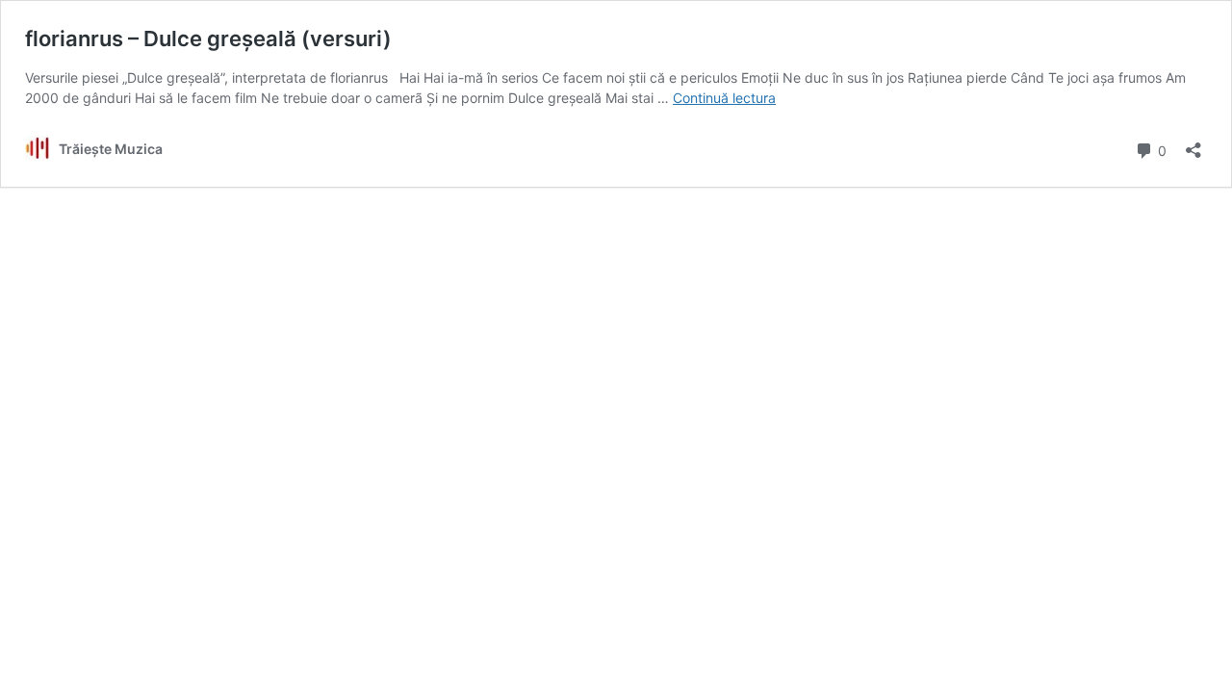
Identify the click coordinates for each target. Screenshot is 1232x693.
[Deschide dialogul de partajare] (1193, 144)
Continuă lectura (724, 98)
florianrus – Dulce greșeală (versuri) (208, 38)
